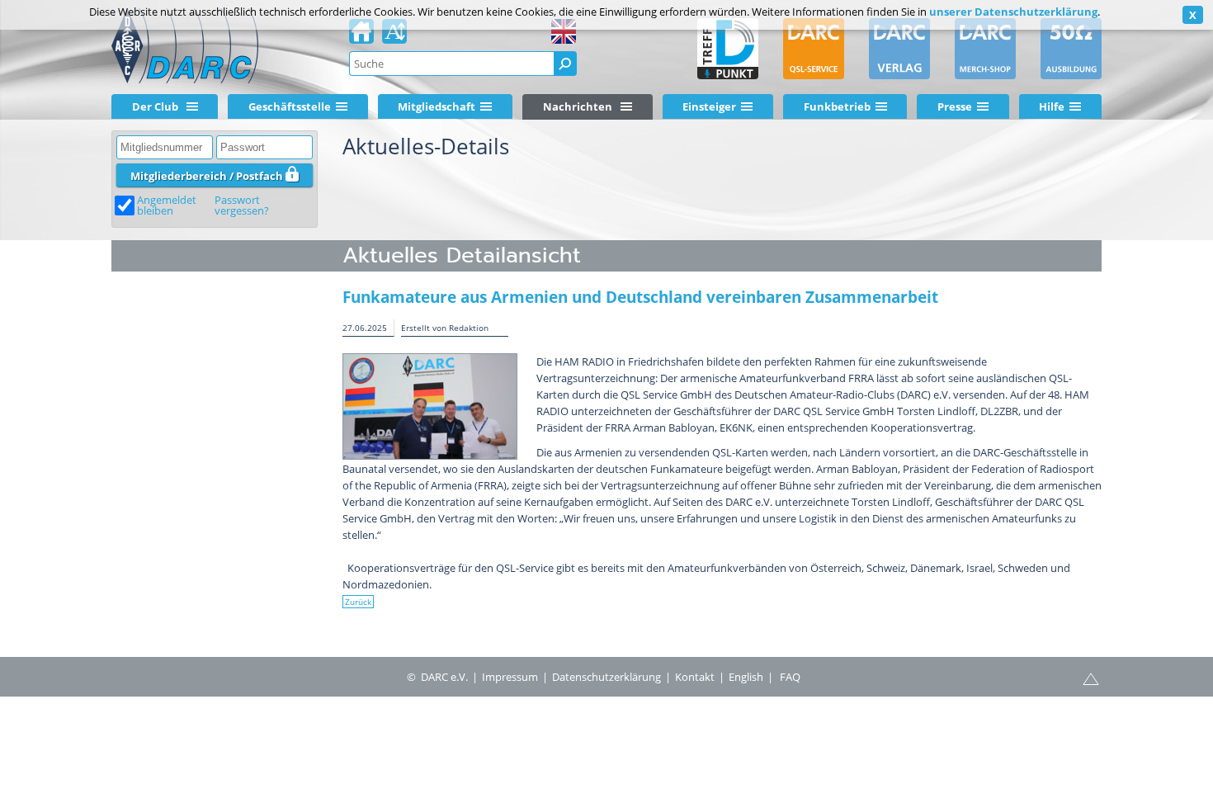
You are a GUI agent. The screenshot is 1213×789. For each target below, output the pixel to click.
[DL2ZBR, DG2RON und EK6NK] (429, 406)
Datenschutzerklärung (606, 676)
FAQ (790, 676)
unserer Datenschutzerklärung (1013, 11)
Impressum (510, 676)
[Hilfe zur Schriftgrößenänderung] (394, 36)
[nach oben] (1091, 677)
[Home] (361, 36)
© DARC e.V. (437, 676)
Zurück (358, 601)
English (746, 676)
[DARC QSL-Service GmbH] (813, 48)
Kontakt (695, 676)
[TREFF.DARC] (727, 48)
